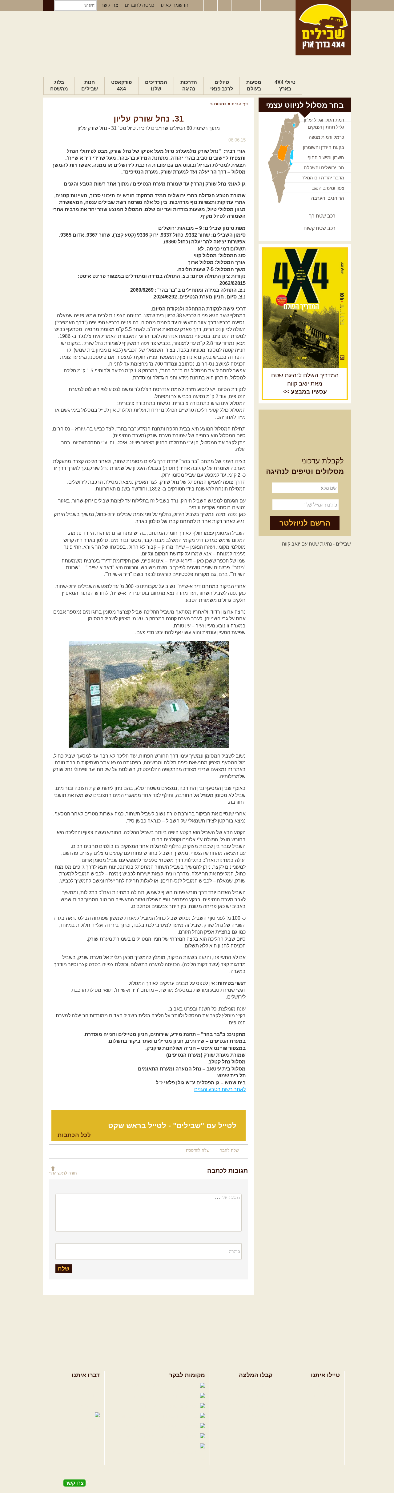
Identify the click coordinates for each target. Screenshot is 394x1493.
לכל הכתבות (74, 1135)
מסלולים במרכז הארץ (250, 1395)
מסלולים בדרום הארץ (250, 1405)
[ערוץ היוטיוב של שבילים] (225, 5)
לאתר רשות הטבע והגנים (220, 1089)
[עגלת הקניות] (239, 5)
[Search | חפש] (48, 5)
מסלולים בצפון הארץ (251, 1385)
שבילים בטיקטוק (181, 1452)
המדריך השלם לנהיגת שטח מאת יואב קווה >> (305, 383)
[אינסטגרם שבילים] (211, 5)
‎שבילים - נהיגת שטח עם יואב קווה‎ (316, 543)
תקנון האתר (88, 1405)
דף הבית (239, 103)
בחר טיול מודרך (323, 1395)
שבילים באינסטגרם (137, 1436)
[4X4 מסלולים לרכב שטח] (305, 308)
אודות (94, 1385)
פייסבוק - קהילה (149, 1396)
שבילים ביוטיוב (152, 1406)
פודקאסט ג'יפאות (144, 1426)
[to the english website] (252, 5)
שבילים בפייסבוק (145, 1385)
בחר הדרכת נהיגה (321, 1405)
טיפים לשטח (259, 1415)
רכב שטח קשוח (320, 228)
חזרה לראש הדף (63, 1173)
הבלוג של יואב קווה (140, 1416)
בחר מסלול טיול (323, 1385)
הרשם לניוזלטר (304, 523)
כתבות (220, 103)
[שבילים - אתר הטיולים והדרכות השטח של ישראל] (323, 27)
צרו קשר (109, 5)
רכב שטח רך (322, 215)
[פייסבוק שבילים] (197, 5)
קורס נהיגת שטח (322, 1415)
